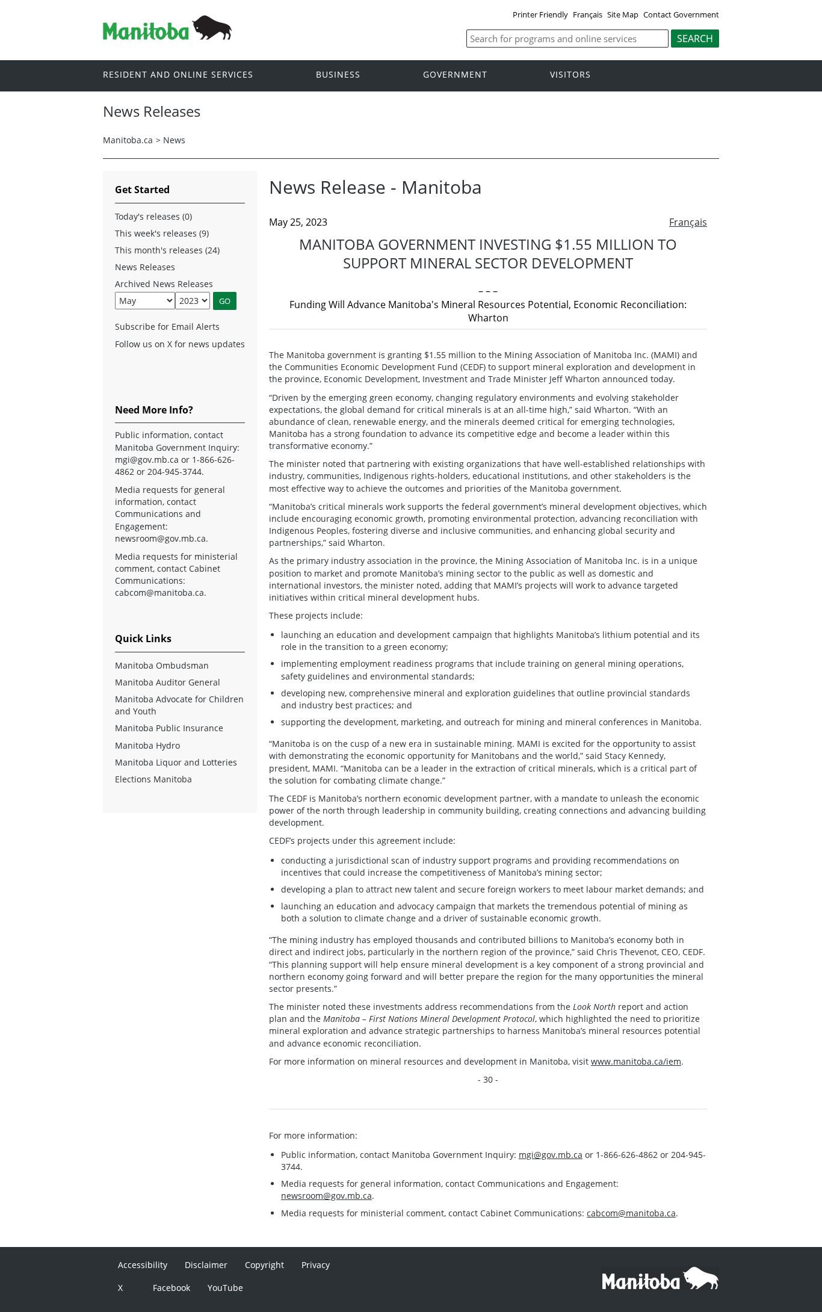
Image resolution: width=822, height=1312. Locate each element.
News (174, 140)
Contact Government (681, 14)
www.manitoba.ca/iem (636, 1061)
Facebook (171, 1287)
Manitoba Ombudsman (162, 665)
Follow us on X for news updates (180, 344)
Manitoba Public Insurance (169, 728)
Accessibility (142, 1264)
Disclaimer (206, 1264)
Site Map (622, 14)
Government (455, 75)
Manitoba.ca (128, 140)
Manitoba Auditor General (167, 682)
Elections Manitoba (153, 779)
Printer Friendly (540, 14)
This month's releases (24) (167, 250)
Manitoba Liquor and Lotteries (176, 762)
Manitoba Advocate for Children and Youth (179, 705)
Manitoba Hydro (147, 745)
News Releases (145, 267)
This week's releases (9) (162, 233)
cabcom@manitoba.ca (631, 1213)
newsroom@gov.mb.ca (326, 1195)
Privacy (315, 1264)
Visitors (570, 75)
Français (587, 14)
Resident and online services (178, 75)
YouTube (225, 1287)
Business (338, 75)
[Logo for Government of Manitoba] (167, 36)
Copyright (264, 1264)
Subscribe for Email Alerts (167, 326)
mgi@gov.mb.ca (551, 1154)
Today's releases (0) (153, 216)
